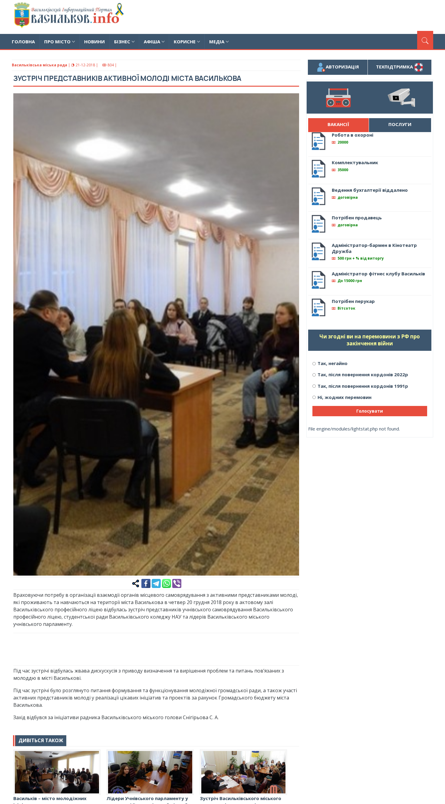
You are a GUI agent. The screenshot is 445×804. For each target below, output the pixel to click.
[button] (291, 101)
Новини (94, 41)
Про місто (57, 41)
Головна (23, 41)
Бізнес (122, 41)
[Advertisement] (323, 16)
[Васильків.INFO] (70, 17)
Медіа (216, 41)
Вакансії (338, 124)
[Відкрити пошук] (425, 40)
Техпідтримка (395, 67)
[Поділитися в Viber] (176, 583)
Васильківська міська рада (39, 65)
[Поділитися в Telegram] (156, 583)
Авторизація (342, 67)
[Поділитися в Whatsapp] (166, 583)
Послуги (399, 124)
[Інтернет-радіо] (338, 97)
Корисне (185, 41)
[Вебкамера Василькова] (401, 97)
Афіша (152, 41)
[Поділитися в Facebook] (145, 583)
